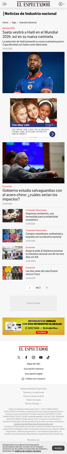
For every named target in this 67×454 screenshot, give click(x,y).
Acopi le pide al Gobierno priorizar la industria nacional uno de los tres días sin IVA (45, 254)
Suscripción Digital (33, 373)
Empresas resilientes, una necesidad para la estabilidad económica (42, 216)
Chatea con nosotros (35, 378)
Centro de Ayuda (33, 400)
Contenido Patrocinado (36, 210)
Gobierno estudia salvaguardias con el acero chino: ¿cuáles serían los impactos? (32, 195)
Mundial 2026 (8, 28)
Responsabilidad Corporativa (34, 389)
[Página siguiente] (46, 288)
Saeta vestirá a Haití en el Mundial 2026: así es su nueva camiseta (30, 34)
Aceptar (58, 448)
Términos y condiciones (33, 392)
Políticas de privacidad (33, 396)
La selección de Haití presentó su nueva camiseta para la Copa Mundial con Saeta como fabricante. (33, 43)
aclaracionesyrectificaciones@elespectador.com (33, 424)
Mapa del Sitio (33, 364)
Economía (7, 186)
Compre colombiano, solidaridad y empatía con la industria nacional (44, 235)
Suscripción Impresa (33, 369)
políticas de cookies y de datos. (28, 451)
